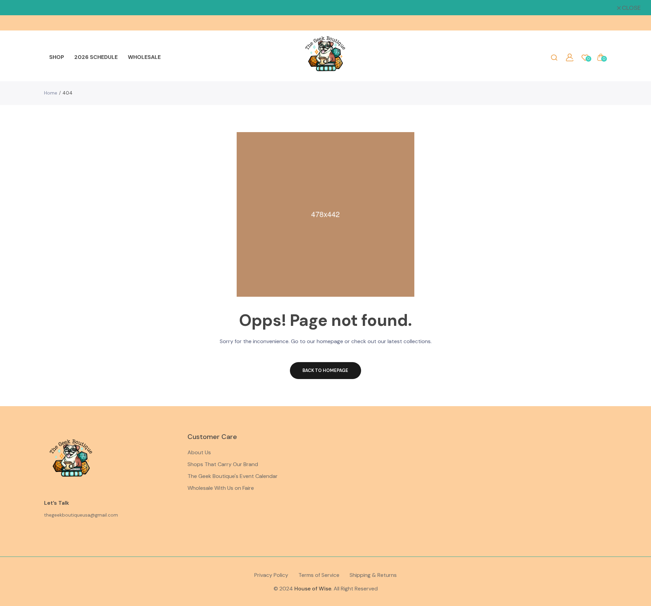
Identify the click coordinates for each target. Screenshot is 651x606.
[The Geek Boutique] (325, 57)
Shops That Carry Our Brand (223, 464)
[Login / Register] (570, 57)
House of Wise (312, 588)
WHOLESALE (144, 57)
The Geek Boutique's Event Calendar (233, 476)
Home (50, 93)
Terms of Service (318, 575)
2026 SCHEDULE (96, 57)
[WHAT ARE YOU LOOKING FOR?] (554, 57)
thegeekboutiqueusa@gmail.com (81, 515)
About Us (199, 452)
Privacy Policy (271, 575)
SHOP (56, 57)
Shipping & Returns (373, 575)
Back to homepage (325, 370)
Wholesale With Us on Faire (221, 488)
